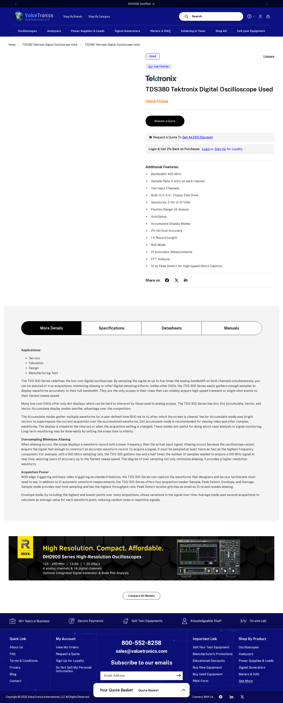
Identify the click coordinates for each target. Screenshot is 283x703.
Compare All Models (141, 595)
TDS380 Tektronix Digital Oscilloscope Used (49, 44)
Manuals (231, 328)
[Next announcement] (267, 4)
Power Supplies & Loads (256, 661)
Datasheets (172, 328)
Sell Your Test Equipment (211, 647)
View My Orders (67, 647)
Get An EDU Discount (197, 137)
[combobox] (216, 16)
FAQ (12, 654)
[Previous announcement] (16, 4)
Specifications (111, 328)
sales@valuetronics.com (141, 651)
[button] (268, 16)
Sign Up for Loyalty (70, 661)
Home (12, 44)
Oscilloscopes (249, 647)
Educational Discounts (209, 661)
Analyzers (246, 654)
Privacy (15, 667)
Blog (13, 674)
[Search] (186, 16)
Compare (268, 56)
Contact (15, 681)
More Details (51, 328)
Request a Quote (164, 121)
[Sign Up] (178, 675)
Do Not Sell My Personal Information (74, 669)
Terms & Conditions (24, 661)
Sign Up (220, 149)
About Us (16, 647)
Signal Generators (252, 667)
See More (246, 681)
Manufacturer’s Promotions (213, 654)
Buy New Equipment (207, 667)
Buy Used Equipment (208, 674)
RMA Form (200, 681)
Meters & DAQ (249, 674)
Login (206, 149)
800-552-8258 (141, 642)
